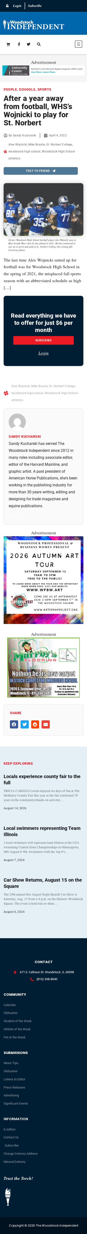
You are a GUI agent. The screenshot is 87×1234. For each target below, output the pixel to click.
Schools (27, 89)
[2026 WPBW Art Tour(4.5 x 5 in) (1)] (43, 622)
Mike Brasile (36, 144)
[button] (66, 45)
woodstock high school (24, 151)
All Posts (15, 516)
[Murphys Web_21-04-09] (43, 696)
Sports (44, 89)
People (10, 89)
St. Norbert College (59, 144)
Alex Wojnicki (17, 144)
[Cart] (8, 44)
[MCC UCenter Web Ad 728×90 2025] (43, 74)
